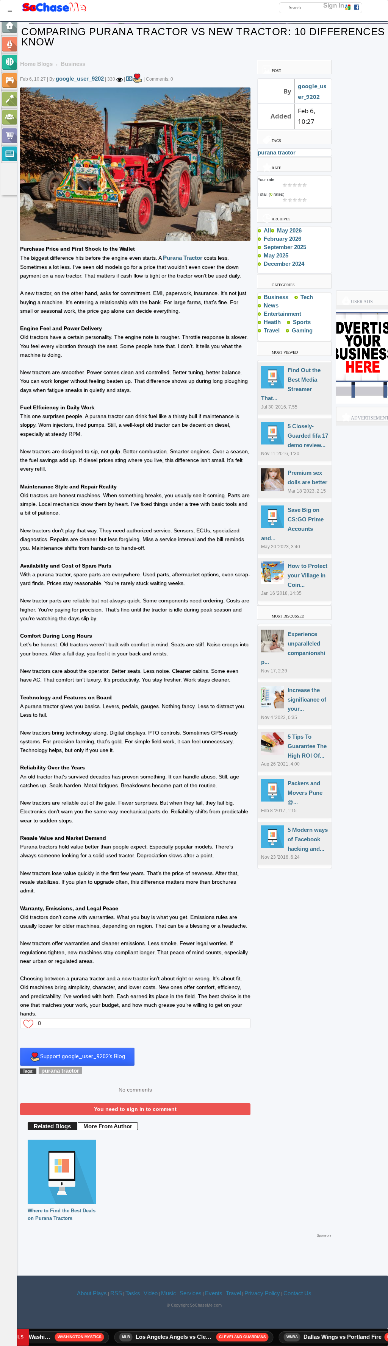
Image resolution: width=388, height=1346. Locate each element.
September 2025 (285, 247)
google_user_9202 (80, 78)
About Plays (92, 1293)
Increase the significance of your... (307, 699)
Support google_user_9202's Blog (82, 1056)
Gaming (302, 330)
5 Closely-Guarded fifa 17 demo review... (308, 435)
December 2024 (284, 263)
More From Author (107, 1126)
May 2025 (276, 255)
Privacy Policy (262, 1293)
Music (168, 1293)
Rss (291, 297)
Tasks (132, 1293)
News (271, 305)
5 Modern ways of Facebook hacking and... (308, 839)
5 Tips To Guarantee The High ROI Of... (307, 746)
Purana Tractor (182, 257)
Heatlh (272, 322)
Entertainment (282, 313)
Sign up (368, 6)
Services (191, 1293)
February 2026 (282, 239)
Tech (306, 297)
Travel (272, 330)
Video (151, 1293)
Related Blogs (52, 1126)
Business (276, 297)
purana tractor (60, 1070)
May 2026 (289, 230)
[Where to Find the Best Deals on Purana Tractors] (62, 1171)
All (267, 230)
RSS (116, 1293)
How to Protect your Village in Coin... (307, 575)
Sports (302, 322)
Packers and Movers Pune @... (305, 792)
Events (213, 1293)
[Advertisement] (175, 1251)
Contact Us (297, 1293)
